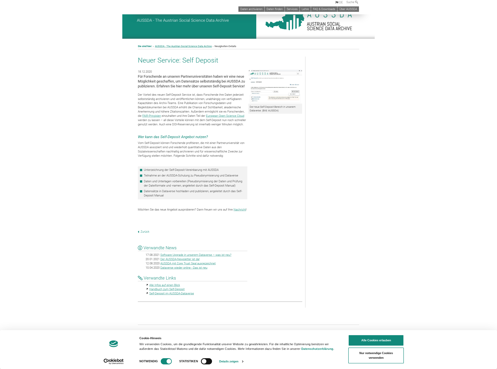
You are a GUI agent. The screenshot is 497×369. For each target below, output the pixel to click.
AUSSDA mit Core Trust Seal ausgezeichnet (188, 263)
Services (292, 9)
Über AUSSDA (348, 9)
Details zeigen (228, 361)
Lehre (305, 9)
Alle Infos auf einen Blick (164, 285)
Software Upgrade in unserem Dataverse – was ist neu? (195, 255)
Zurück (145, 231)
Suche (350, 2)
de (340, 2)
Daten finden (275, 9)
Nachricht (240, 209)
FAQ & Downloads (324, 9)
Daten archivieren (251, 9)
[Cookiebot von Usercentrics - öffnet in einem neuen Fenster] (114, 361)
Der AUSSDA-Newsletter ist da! (180, 259)
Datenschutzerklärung (317, 348)
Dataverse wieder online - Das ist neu (183, 267)
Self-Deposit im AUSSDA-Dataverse (171, 293)
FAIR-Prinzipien (151, 116)
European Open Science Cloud (225, 116)
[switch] (206, 361)
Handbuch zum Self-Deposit (167, 289)
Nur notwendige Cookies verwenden (376, 355)
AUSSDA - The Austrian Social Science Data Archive (183, 20)
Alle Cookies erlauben (376, 340)
